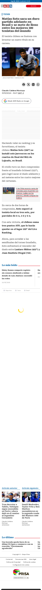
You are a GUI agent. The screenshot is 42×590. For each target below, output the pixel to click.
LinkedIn (33, 84)
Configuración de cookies (21, 565)
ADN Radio (8, 6)
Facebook (24, 84)
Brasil (28, 290)
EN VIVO (33, 6)
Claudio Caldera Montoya (13, 90)
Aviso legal (32, 559)
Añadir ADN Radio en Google (18, 101)
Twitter (28, 84)
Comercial (9, 559)
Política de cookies (29, 562)
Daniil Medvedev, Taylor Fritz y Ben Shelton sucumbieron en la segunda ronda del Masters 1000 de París (31, 511)
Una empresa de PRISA (21, 572)
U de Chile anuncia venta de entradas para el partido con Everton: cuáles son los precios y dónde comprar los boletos (27, 193)
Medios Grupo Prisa (21, 577)
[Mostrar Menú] (2, 6)
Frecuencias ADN (20, 559)
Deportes (9, 290)
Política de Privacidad (13, 562)
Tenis (6, 14)
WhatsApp (38, 84)
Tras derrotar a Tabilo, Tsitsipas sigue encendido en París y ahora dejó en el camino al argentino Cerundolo (10, 511)
